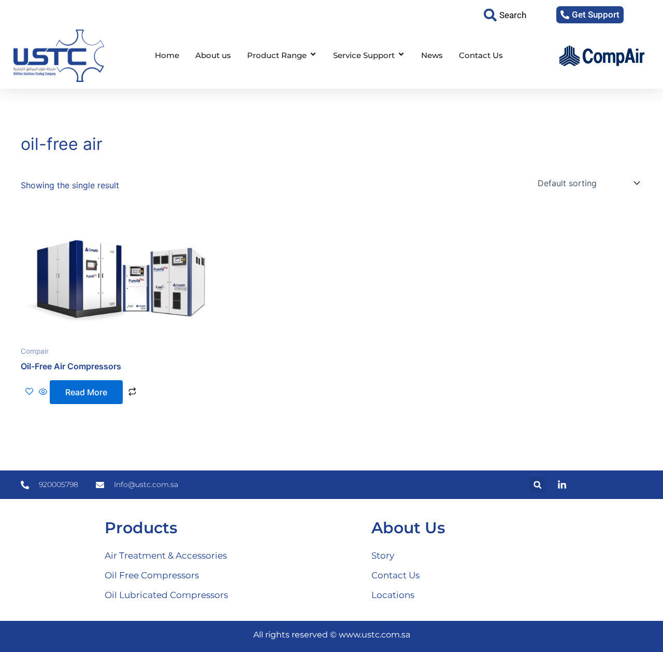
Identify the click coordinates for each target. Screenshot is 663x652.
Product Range (277, 55)
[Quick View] (43, 392)
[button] (537, 485)
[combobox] (513, 15)
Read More (86, 392)
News (432, 55)
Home (167, 55)
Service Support (364, 55)
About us (213, 55)
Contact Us (481, 55)
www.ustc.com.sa (374, 635)
